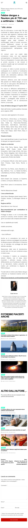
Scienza (2, 12)
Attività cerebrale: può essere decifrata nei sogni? (13, 430)
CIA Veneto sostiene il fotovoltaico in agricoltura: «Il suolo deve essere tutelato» (14, 335)
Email (2, 507)
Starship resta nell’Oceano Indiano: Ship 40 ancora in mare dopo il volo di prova (13, 356)
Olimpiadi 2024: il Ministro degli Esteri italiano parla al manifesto (14, 450)
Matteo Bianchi (13, 338)
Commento (4, 485)
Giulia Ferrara (11, 24)
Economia (3, 447)
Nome (3, 501)
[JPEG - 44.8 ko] (6, 27)
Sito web (17, 507)
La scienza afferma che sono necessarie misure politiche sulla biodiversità (13, 410)
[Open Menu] (2, 2)
